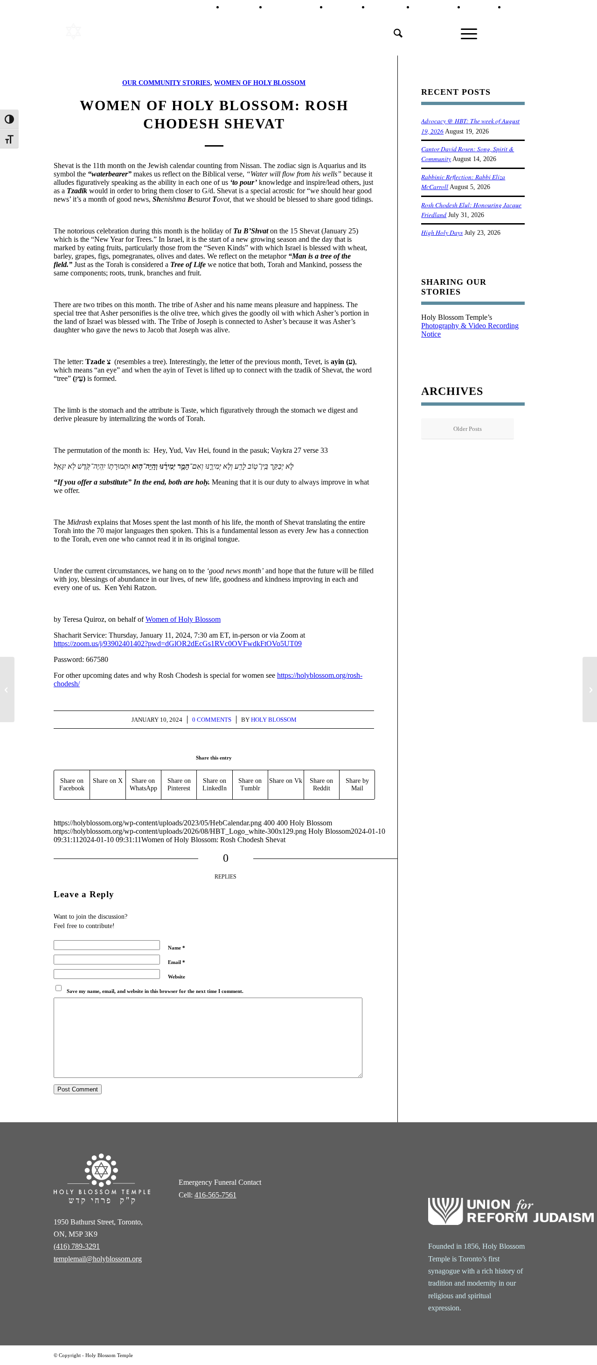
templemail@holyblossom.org (98, 1259)
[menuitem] (245, 7)
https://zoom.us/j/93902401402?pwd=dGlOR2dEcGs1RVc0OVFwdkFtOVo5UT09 (178, 643)
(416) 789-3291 (77, 1246)
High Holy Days (442, 232)
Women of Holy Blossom (259, 82)
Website (176, 976)
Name (176, 947)
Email (176, 962)
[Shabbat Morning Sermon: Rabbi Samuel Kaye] (7, 689)
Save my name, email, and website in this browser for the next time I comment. (155, 991)
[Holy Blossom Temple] (101, 31)
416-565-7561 (215, 1195)
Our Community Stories (166, 82)
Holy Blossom (274, 719)
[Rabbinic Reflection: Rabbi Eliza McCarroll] (590, 689)
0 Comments (211, 719)
